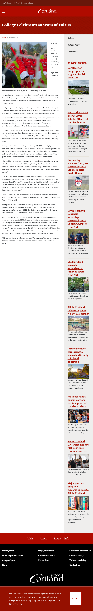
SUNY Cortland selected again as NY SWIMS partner (78, 310)
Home (4, 37)
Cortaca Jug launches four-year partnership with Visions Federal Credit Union (78, 166)
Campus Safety (76, 555)
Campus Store (8, 560)
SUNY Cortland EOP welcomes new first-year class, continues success (78, 446)
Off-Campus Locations (12, 555)
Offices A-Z (18, 3)
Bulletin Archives (75, 44)
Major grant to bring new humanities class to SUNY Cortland (78, 488)
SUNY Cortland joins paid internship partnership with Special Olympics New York (77, 219)
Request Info (61, 538)
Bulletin (71, 38)
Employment (8, 550)
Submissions (73, 51)
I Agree (76, 599)
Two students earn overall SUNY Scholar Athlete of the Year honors (78, 117)
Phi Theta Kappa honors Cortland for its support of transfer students (77, 401)
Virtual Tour (43, 560)
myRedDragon (7, 3)
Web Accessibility (77, 560)
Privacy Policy (15, 603)
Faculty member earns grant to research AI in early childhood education (78, 355)
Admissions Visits (46, 555)
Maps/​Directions (46, 550)
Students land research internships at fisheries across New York (76, 268)
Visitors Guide (28, 3)
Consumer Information (80, 550)
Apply (43, 538)
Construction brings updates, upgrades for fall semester (77, 72)
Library (5, 565)
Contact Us (74, 565)
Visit (30, 538)
